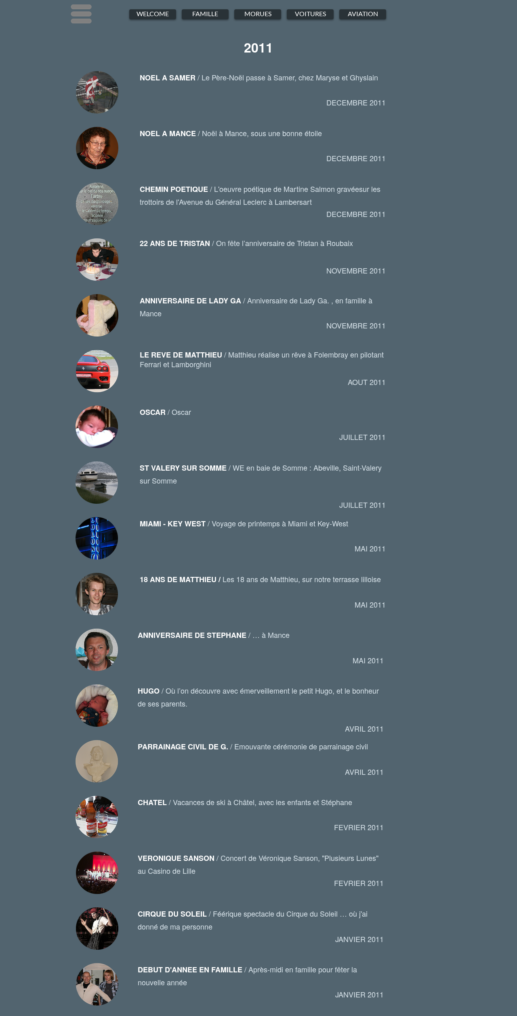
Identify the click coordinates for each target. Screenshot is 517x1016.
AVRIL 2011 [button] (364, 728)
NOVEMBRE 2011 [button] (356, 270)
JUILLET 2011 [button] (362, 436)
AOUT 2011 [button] (367, 382)
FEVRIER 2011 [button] (359, 827)
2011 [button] (258, 47)
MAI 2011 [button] (370, 548)
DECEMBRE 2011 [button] (356, 102)
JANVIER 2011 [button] (359, 939)
